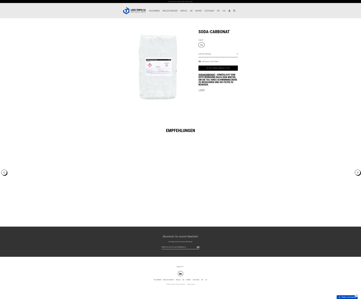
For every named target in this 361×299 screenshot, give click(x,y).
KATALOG (184, 10)
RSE (218, 10)
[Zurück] (4, 172)
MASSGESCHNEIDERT (170, 10)
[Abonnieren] (197, 247)
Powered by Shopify (191, 284)
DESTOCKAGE (209, 10)
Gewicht (200, 40)
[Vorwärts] (357, 172)
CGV (224, 10)
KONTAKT (198, 10)
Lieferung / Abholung (204, 54)
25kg (201, 45)
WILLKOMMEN (154, 10)
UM (191, 10)
